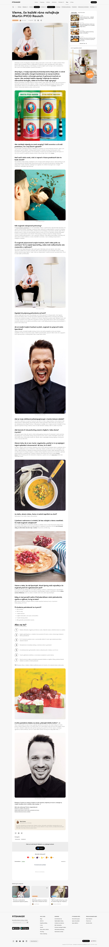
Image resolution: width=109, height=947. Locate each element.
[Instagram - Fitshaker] (16, 941)
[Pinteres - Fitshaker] (26, 941)
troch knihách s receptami (22, 227)
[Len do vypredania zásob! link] (83, 66)
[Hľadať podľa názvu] (13, 7)
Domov (36, 2)
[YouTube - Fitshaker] (20, 941)
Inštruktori (54, 2)
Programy (42, 2)
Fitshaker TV (61, 2)
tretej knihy (54, 455)
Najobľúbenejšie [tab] (81, 12)
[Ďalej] (96, 7)
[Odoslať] (27, 922)
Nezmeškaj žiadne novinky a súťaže (20, 920)
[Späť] (16, 7)
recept (52, 153)
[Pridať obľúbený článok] (35, 20)
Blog (67, 2)
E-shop (71, 2)
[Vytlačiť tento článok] (38, 20)
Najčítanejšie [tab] (74, 12)
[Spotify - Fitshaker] (23, 941)
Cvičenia (48, 2)
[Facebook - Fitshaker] (13, 941)
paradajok (53, 85)
